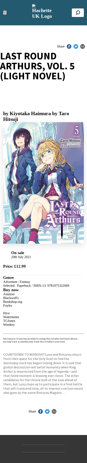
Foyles (7, 305)
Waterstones (11, 317)
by (27, 113)
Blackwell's (11, 298)
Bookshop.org (12, 302)
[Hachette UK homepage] (43, 12)
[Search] (78, 12)
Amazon (9, 294)
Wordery (9, 324)
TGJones (9, 321)
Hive (6, 313)
